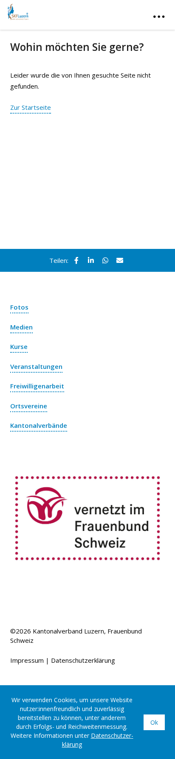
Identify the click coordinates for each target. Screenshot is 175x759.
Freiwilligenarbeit (37, 386)
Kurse (19, 346)
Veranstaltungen (36, 366)
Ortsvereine (28, 406)
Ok (154, 722)
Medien (21, 327)
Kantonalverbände (38, 425)
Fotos (19, 307)
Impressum (27, 660)
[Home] (50, 10)
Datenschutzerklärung (83, 660)
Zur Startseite (30, 107)
